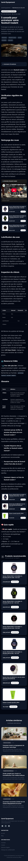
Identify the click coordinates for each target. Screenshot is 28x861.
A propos (3, 842)
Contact (3, 845)
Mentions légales (5, 847)
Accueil (3, 833)
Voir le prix (23, 211)
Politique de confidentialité (8, 850)
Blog (2, 835)
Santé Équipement (5, 7)
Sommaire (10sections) (10, 64)
